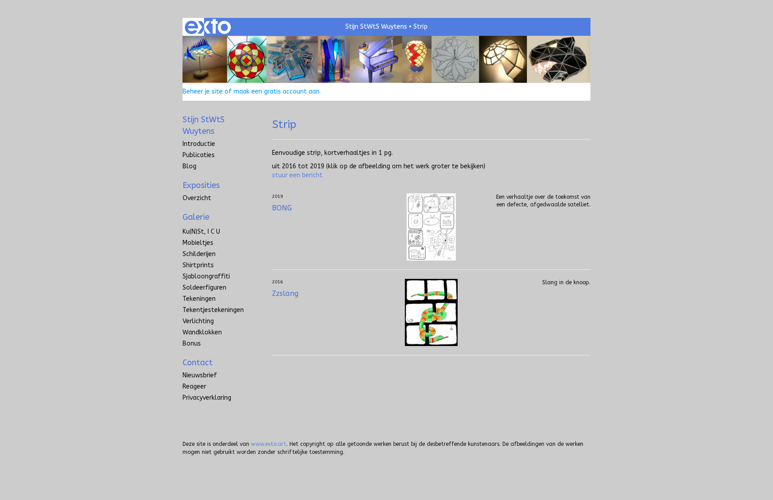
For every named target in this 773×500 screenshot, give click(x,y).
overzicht (197, 198)
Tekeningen (199, 299)
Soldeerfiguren (204, 287)
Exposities (201, 185)
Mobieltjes (198, 243)
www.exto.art (268, 444)
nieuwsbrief (200, 375)
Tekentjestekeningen (213, 310)
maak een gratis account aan (276, 91)
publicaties (199, 155)
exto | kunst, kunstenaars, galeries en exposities (208, 27)
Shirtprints (198, 265)
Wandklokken (202, 332)
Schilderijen (199, 254)
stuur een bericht (297, 175)
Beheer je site (203, 91)
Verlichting (198, 321)
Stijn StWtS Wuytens (376, 26)
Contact (197, 363)
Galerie (196, 217)
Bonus (192, 343)
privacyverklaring (207, 398)
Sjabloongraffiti (206, 276)
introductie (199, 144)
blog (189, 166)
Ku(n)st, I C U (201, 231)
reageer (194, 386)
